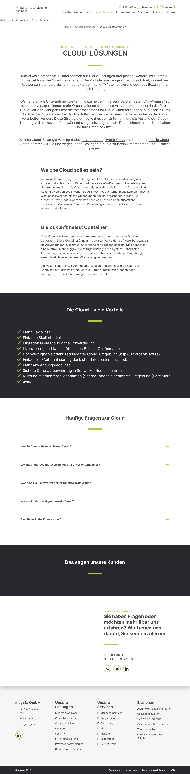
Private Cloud (92, 140)
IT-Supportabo (106, 738)
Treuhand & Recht (148, 729)
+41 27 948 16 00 (129, 7)
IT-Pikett (102, 728)
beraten (36, 144)
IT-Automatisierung (66, 738)
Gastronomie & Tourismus (152, 724)
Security (60, 733)
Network (60, 728)
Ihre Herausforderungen (76, 12)
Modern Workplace (66, 713)
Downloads (114, 770)
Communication (64, 723)
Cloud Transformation (68, 718)
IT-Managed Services (109, 713)
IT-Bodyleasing (106, 718)
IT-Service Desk (106, 743)
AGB (172, 770)
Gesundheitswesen (148, 713)
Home (67, 26)
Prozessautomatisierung (69, 743)
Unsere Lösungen (85, 26)
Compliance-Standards (59, 114)
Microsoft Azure (156, 110)
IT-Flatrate (103, 733)
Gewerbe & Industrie (149, 719)
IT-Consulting (105, 723)
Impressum (131, 770)
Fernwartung (167, 7)
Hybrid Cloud (115, 140)
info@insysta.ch (148, 7)
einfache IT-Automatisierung (110, 84)
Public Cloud (159, 140)
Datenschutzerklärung (153, 770)
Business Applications (68, 749)
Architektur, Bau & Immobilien (154, 708)
